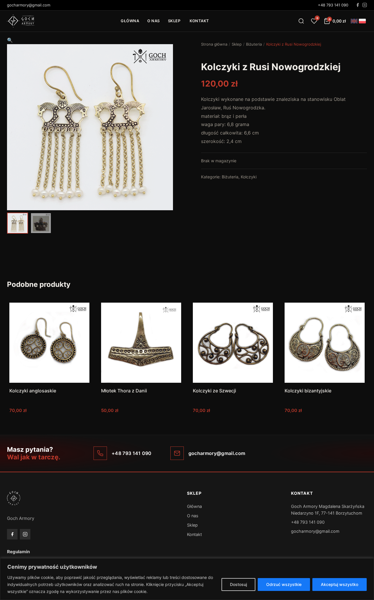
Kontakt (199, 20)
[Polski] (362, 21)
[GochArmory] (21, 21)
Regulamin (18, 551)
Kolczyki (249, 176)
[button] (10, 40)
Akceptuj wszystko (339, 584)
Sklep (174, 20)
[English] (354, 21)
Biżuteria (254, 44)
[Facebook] (357, 5)
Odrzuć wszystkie (284, 584)
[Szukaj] (301, 21)
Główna (130, 20)
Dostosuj (238, 584)
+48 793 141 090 (333, 5)
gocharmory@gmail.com (315, 531)
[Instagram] (364, 5)
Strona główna (214, 44)
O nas (153, 20)
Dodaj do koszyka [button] (49, 422)
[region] (187, 579)
